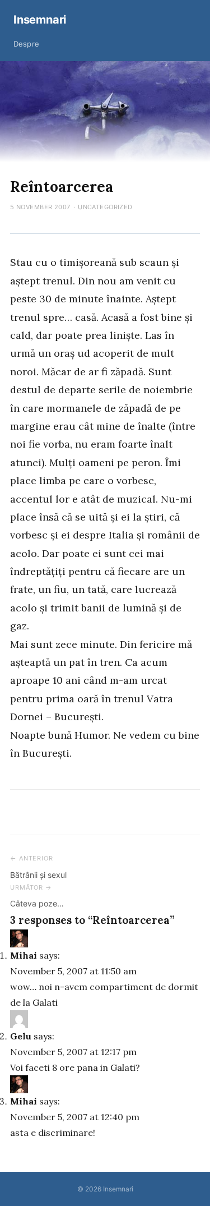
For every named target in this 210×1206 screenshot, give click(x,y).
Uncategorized (105, 207)
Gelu (20, 1036)
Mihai (23, 955)
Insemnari (39, 19)
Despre (26, 43)
